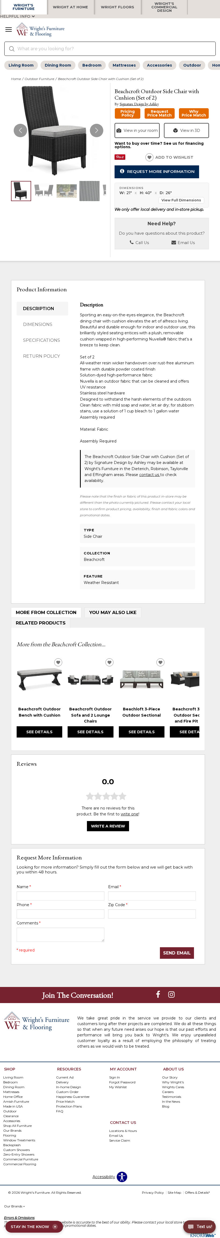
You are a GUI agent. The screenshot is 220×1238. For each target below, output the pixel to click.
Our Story (170, 1077)
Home (16, 79)
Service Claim (119, 1140)
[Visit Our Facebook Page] (158, 994)
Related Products (40, 623)
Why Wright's (173, 1082)
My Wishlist (118, 1087)
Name (24, 886)
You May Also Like (113, 612)
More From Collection (46, 612)
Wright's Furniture (24, 7)
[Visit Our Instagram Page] (171, 994)
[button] (8, 30)
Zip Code (117, 904)
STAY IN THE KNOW (33, 1226)
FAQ (59, 1111)
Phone (24, 904)
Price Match (65, 1101)
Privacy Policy (153, 1192)
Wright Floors (117, 7)
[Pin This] (120, 158)
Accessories (159, 65)
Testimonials (171, 1097)
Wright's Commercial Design (164, 7)
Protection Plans (69, 1106)
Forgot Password (122, 1082)
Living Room (21, 65)
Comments (29, 923)
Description (38, 308)
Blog (165, 1106)
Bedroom (91, 65)
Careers (168, 1092)
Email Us (186, 242)
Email (114, 886)
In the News (171, 1101)
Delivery (62, 1082)
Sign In (114, 1077)
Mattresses (124, 65)
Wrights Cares (173, 1087)
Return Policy (41, 356)
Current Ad (65, 1077)
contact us (149, 474)
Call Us (141, 242)
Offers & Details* (197, 1192)
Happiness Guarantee (72, 1097)
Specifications (41, 340)
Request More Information (161, 171)
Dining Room (58, 65)
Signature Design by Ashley (139, 104)
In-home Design (68, 1087)
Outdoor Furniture (39, 79)
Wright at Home (70, 7)
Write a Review (108, 826)
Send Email (177, 953)
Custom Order (67, 1092)
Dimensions (37, 324)
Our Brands (14, 1206)
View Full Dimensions (181, 200)
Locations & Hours (123, 1131)
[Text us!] (199, 1227)
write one (129, 814)
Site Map (174, 1192)
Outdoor (192, 65)
